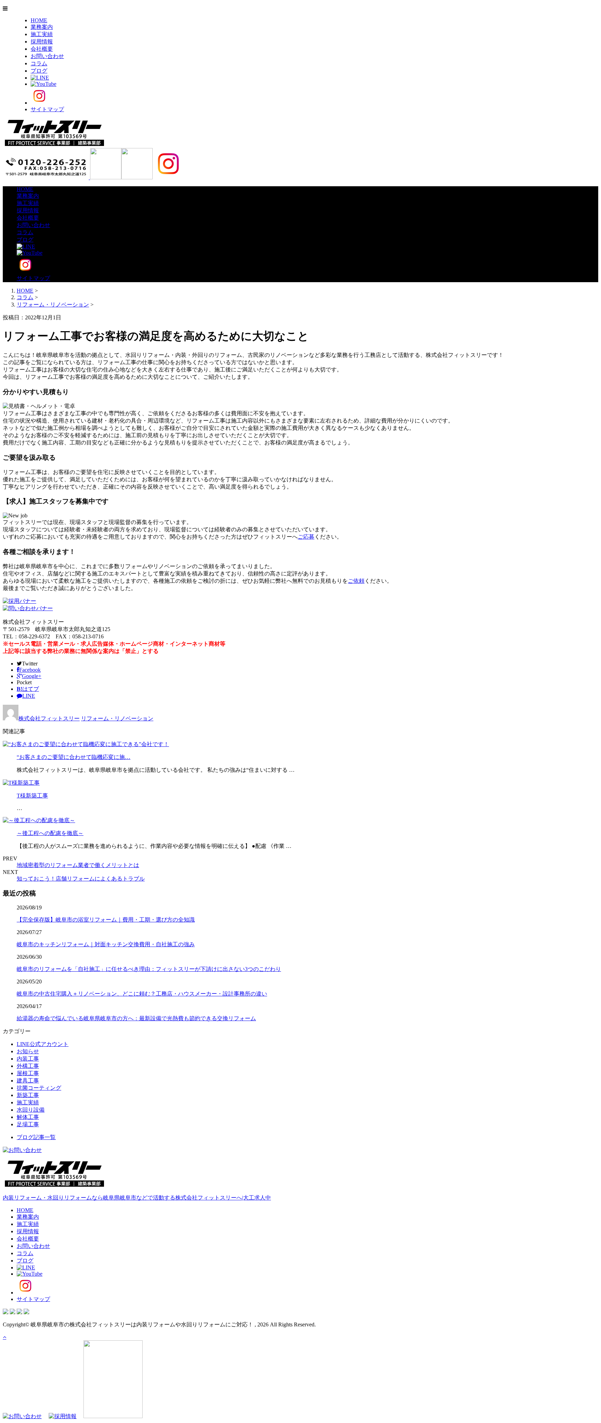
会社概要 (42, 49)
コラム (39, 63)
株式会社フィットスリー (49, 718)
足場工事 (28, 1124)
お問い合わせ (47, 56)
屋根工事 (28, 1073)
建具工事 (28, 1080)
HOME (39, 20)
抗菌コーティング (39, 1088)
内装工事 (28, 1059)
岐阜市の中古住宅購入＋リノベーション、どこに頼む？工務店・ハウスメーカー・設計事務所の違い (142, 994)
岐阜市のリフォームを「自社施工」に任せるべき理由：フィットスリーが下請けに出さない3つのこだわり (149, 969)
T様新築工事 (32, 796)
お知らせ (28, 1051)
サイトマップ (47, 109)
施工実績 (42, 34)
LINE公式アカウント (43, 1044)
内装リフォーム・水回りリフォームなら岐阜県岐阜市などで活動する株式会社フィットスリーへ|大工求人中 (137, 1198)
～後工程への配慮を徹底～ (50, 833)
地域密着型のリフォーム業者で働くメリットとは (78, 865)
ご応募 (306, 537)
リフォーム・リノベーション (53, 305)
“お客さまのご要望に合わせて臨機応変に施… (73, 757)
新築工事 (28, 1095)
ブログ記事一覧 (36, 1137)
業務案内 (42, 27)
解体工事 (28, 1117)
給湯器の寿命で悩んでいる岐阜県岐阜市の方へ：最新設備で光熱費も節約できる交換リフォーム (136, 1018)
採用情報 (42, 41)
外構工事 (28, 1066)
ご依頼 (356, 581)
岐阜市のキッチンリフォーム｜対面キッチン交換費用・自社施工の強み (106, 944)
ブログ (39, 71)
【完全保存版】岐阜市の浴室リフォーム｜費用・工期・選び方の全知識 (106, 920)
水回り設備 (31, 1110)
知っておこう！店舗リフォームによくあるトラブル (81, 879)
